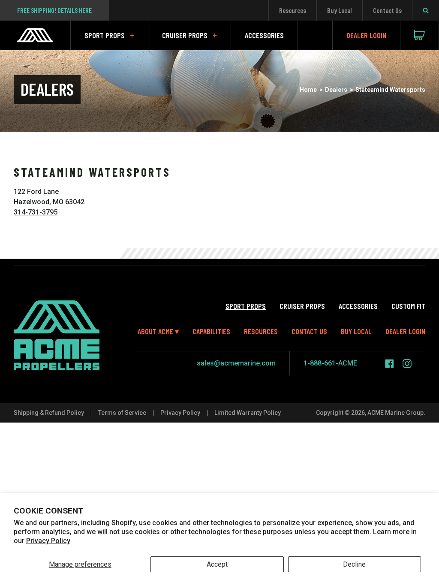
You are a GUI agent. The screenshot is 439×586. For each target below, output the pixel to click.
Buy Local (339, 10)
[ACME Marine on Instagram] (407, 363)
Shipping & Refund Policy (49, 412)
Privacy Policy (48, 541)
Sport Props (104, 35)
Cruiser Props (184, 35)
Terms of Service (122, 412)
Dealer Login (366, 35)
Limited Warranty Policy (247, 412)
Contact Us (387, 10)
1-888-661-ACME (330, 363)
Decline (354, 564)
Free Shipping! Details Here (54, 10)
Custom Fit (408, 306)
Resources (292, 10)
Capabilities (211, 331)
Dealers (336, 89)
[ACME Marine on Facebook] (389, 363)
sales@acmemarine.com (236, 363)
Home (308, 89)
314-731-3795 (35, 212)
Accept (217, 564)
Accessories (264, 35)
